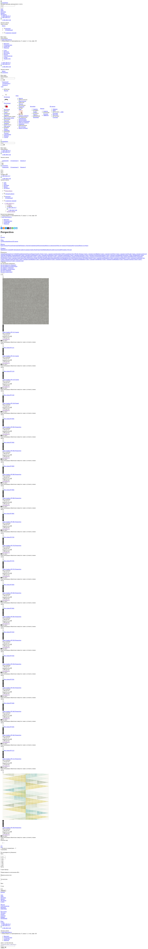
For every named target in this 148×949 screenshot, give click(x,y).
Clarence (22, 258)
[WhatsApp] (12, 228)
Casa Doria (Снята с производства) (22, 259)
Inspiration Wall (60, 254)
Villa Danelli (43, 258)
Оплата (2, 914)
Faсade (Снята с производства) (136, 254)
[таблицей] (3, 273)
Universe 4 (32, 258)
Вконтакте (6, 43)
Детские (10, 245)
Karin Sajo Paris (70, 258)
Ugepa (58, 249)
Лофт (19, 245)
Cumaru (129, 256)
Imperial (120, 255)
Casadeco (22, 249)
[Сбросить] (2, 889)
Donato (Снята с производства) (57, 255)
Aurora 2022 (7, 256)
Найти (2, 947)
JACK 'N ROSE (14, 254)
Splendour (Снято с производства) (89, 259)
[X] (8, 228)
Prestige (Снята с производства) (11, 258)
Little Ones (37, 258)
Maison (132, 256)
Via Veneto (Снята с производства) (47, 254)
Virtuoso (76, 258)
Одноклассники (8, 45)
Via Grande (66, 254)
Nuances (29, 254)
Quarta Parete (40, 249)
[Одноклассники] (4, 228)
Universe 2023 (81, 258)
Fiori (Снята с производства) (89, 255)
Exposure (99, 255)
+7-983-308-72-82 (6, 20)
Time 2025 (136, 256)
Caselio (52, 249)
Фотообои (5, 241)
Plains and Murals (61, 258)
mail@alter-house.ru (7, 39)
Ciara (76, 256)
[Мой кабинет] (1, 159)
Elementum (24, 254)
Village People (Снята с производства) (95, 258)
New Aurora (72, 256)
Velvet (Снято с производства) (55, 259)
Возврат (3, 917)
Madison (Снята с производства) (104, 254)
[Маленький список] (1, 274)
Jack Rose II (72, 254)
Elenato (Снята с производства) (74, 255)
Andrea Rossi (33, 249)
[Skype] (14, 228)
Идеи (2, 921)
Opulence (48, 258)
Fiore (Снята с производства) (120, 254)
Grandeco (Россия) (67, 249)
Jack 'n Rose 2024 (130, 255)
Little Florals (6, 255)
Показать (3, 890)
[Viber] (10, 228)
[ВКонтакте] (1, 228)
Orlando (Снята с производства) (41, 255)
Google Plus (7, 46)
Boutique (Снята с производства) (122, 259)
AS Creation (9, 249)
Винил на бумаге (83, 245)
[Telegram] (17, 228)
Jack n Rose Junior (122, 256)
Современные (34, 245)
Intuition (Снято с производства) (39, 259)
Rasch (49, 249)
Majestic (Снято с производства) (106, 259)
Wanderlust (7, 254)
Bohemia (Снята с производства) (24, 255)
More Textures (12, 255)
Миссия (3, 904)
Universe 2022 (19, 256)
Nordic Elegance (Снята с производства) (85, 254)
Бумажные (69, 245)
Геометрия (15, 245)
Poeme (19, 254)
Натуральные (75, 245)
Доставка (3, 913)
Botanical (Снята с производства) (113, 258)
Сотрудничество (5, 906)
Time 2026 (26, 258)
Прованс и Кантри (25, 245)
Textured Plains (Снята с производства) (107, 256)
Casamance (27, 249)
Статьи (2, 922)
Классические (4, 245)
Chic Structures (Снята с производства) (55, 256)
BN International (16, 249)
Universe (124, 255)
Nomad (2, 254)
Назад (9, 204)
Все (2, 847)
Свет (2, 241)
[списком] (2, 273)
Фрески (10, 241)
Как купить (4, 911)
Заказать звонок (11, 211)
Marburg (45, 249)
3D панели (15, 241)
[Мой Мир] (6, 228)
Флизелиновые (41, 245)
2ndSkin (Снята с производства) (71, 259)
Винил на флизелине (51, 245)
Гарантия (3, 915)
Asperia (67, 256)
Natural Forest (34, 254)
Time (24, 256)
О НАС (2, 902)
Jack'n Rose (13, 256)
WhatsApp (6, 47)
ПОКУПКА (4, 908)
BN (61, 249)
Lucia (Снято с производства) (16, 260)
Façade (27, 256)
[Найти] (2, 7)
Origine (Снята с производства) (37, 256)
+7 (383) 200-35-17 (6, 16)
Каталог (3, 892)
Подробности (6, 339)
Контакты (3, 907)
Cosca (55, 249)
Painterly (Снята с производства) (130, 258)
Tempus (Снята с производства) (109, 255)
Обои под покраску (62, 245)
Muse (136, 255)
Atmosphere (54, 258)
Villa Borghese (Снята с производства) (87, 256)
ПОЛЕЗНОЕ (4, 918)
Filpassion (3, 249)
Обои (2, 896)
